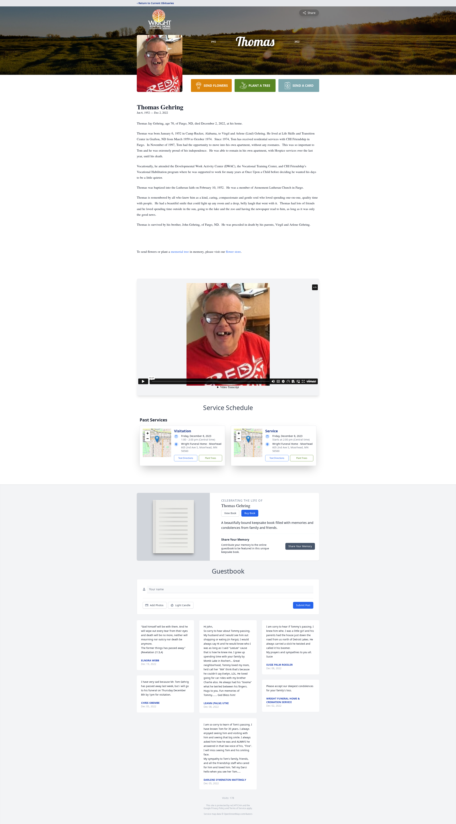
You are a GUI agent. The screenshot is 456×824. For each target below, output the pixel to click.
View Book (230, 513)
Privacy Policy (218, 808)
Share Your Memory (300, 546)
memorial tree (180, 251)
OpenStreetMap (232, 813)
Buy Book (249, 513)
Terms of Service (237, 808)
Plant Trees (210, 458)
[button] (157, 439)
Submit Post (303, 605)
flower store (233, 251)
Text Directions (185, 458)
